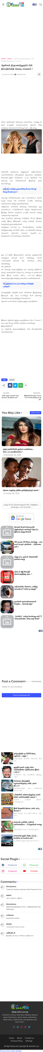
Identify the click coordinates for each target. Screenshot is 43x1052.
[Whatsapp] (20, 385)
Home (3, 59)
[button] (34, 4)
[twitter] (17, 1027)
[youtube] (21, 1027)
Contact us (29, 1038)
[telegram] (29, 1027)
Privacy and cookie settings (11, 1051)
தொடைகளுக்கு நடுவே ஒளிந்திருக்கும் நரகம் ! (21, 490)
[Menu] (3, 4)
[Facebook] (10, 385)
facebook (12, 865)
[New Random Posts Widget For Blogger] (40, 631)
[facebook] (13, 1027)
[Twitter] (15, 385)
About (19, 1038)
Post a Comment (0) (21, 695)
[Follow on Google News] (21, 521)
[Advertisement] (21, 30)
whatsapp (33, 865)
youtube (34, 871)
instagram (12, 871)
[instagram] (25, 1027)
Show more (35, 413)
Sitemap (28, 1041)
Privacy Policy (17, 1041)
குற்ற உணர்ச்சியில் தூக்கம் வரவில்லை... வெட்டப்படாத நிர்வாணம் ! (18, 450)
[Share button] (26, 385)
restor (9, 59)
